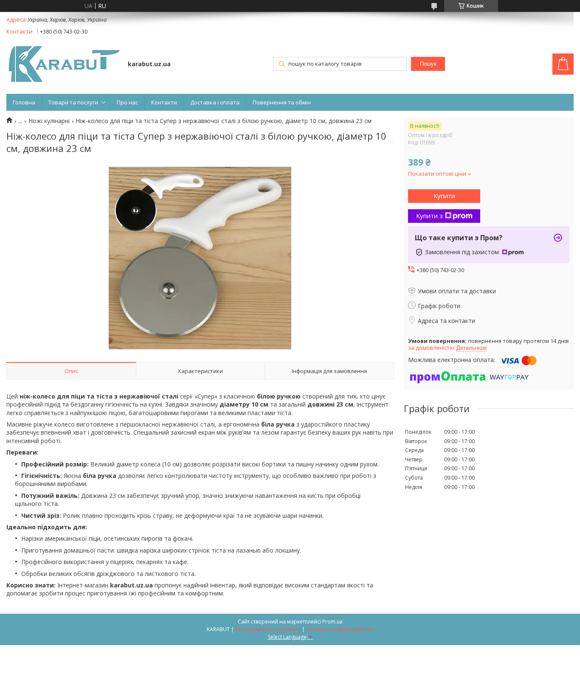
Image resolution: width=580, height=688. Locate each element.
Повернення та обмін (282, 102)
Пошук (428, 64)
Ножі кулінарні (49, 121)
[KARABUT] (63, 65)
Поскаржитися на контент (268, 629)
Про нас (127, 102)
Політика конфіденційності (340, 629)
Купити (444, 195)
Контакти (164, 102)
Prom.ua (332, 621)
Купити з (429, 215)
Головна (24, 102)
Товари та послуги (73, 102)
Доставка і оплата (214, 102)
